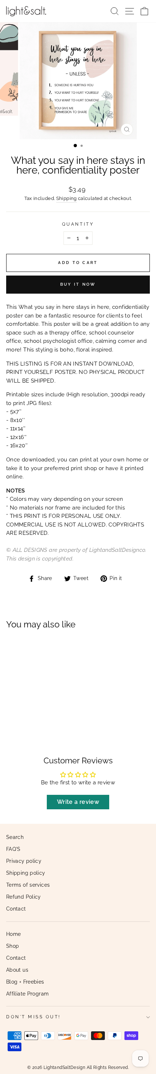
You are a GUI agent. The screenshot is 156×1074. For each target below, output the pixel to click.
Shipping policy (25, 873)
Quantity (78, 224)
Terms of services (28, 885)
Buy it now (78, 284)
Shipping (66, 198)
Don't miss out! (33, 1016)
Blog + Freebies (25, 982)
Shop (12, 946)
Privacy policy (23, 861)
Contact (16, 909)
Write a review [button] (78, 801)
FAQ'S (13, 849)
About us (17, 970)
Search (15, 837)
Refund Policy (23, 897)
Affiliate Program (27, 994)
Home (13, 934)
